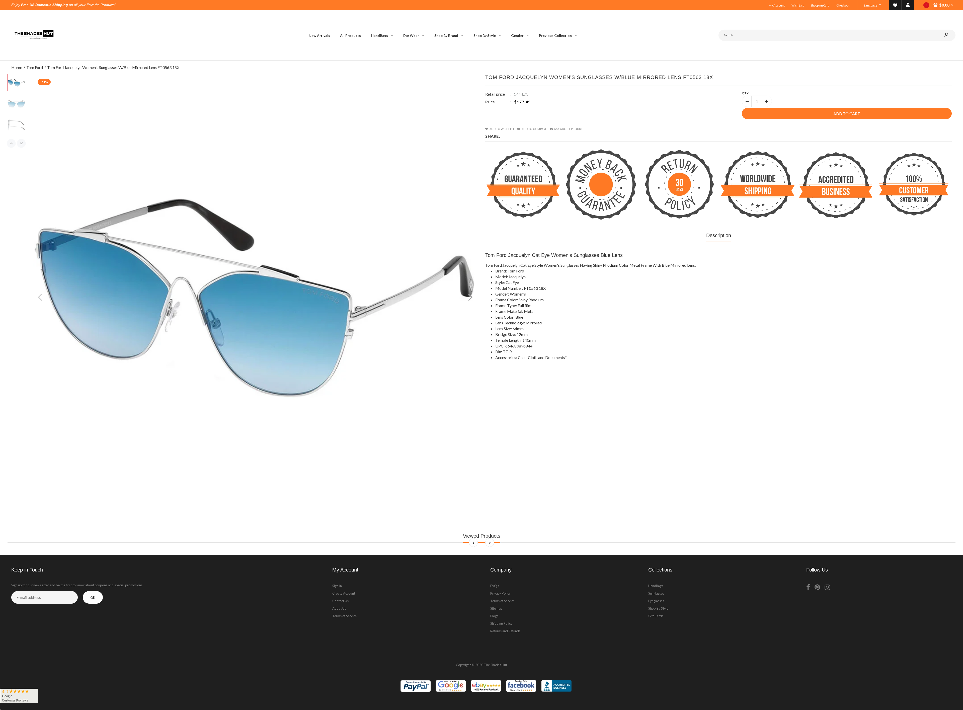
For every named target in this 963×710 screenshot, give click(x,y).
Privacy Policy (500, 593)
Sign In (337, 586)
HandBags (655, 586)
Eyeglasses (656, 601)
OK (92, 598)
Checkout (842, 5)
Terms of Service (344, 616)
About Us (339, 608)
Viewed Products (481, 536)
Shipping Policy (501, 623)
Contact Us (340, 601)
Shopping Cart (820, 5)
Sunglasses (656, 593)
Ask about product (569, 128)
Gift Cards (655, 616)
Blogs (494, 616)
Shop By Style (658, 608)
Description (718, 235)
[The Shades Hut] (33, 55)
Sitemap (496, 608)
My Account (777, 5)
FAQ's (494, 586)
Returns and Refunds (505, 631)
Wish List (797, 5)
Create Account (343, 593)
